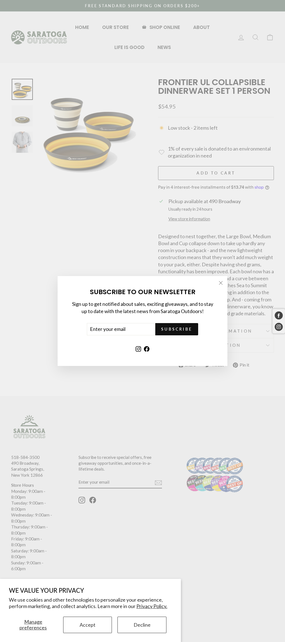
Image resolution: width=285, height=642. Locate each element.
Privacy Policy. (151, 606)
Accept (87, 625)
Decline (142, 625)
